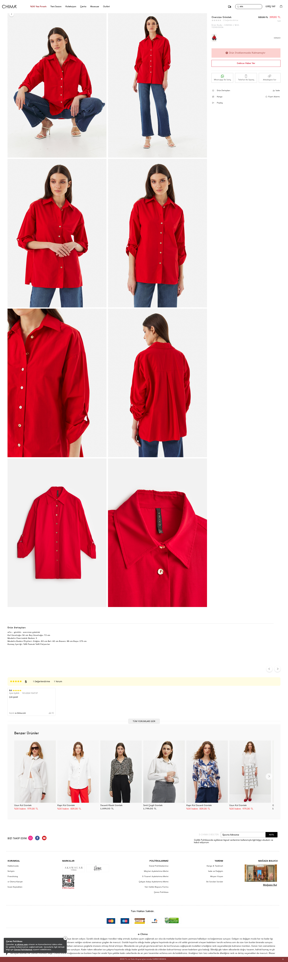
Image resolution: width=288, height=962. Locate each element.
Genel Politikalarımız (158, 866)
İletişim (11, 871)
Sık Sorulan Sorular (214, 882)
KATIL (271, 835)
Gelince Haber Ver (246, 63)
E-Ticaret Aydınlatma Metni (155, 876)
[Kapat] (283, 959)
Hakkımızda (13, 866)
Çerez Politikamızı (23, 949)
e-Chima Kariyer (15, 882)
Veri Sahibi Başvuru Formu (156, 887)
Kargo (219, 96)
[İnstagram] (30, 838)
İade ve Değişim (215, 871)
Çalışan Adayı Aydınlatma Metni (153, 882)
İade (278, 90)
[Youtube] (44, 838)
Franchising (13, 876)
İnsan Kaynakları (15, 887)
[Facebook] (37, 838)
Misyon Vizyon (216, 876)
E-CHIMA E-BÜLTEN (209, 835)
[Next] (269, 776)
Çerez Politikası (161, 892)
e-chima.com (21, 944)
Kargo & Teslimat (215, 866)
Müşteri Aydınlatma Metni (156, 871)
